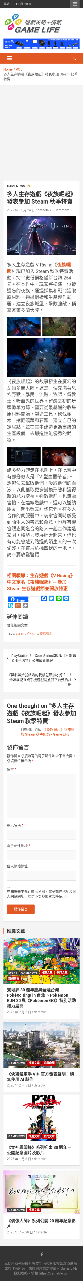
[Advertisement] (41, 129)
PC (29, 186)
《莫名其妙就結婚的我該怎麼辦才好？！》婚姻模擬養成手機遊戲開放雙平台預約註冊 (39, 680)
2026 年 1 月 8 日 (19, 1159)
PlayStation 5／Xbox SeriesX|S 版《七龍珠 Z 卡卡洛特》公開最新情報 (44, 658)
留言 (11, 769)
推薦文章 (47, 972)
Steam (20, 633)
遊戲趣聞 (49, 1063)
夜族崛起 (46, 633)
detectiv (43, 210)
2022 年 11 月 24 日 (21, 210)
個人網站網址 (17, 866)
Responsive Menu (75, 4)
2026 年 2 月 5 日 (19, 1085)
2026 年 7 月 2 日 (19, 1012)
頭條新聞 (13, 978)
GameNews (16, 186)
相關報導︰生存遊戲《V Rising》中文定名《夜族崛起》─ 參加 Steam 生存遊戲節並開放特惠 (41, 582)
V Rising (32, 633)
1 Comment (60, 210)
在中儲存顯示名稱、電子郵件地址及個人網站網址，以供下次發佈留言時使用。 (41, 893)
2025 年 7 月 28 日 (20, 1232)
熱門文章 (62, 972)
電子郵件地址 (18, 846)
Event (12, 972)
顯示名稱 (15, 825)
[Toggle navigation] (9, 58)
